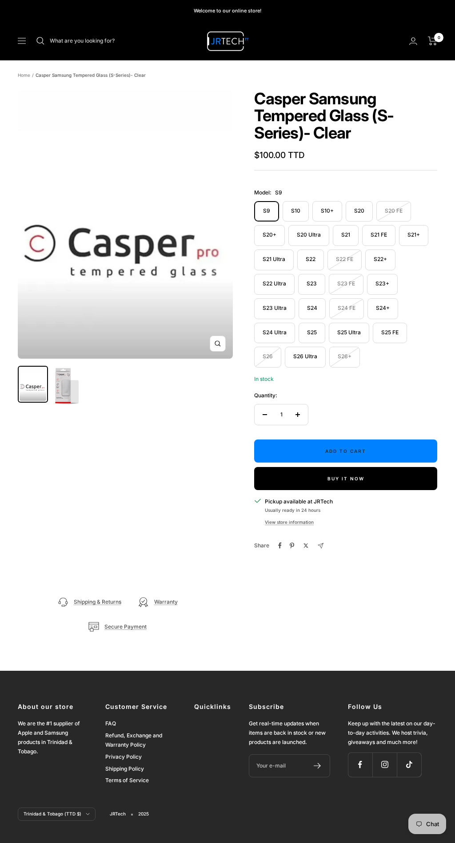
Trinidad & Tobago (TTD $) (52, 813)
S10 (295, 210)
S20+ (269, 234)
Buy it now (345, 478)
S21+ (413, 234)
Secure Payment (125, 626)
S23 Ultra (275, 308)
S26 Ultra (305, 356)
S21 (345, 234)
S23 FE (346, 283)
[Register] (317, 766)
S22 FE (344, 259)
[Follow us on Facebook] (360, 764)
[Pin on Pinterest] (292, 545)
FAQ (110, 723)
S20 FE (394, 210)
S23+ (382, 283)
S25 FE (390, 332)
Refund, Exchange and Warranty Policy (133, 740)
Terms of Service (127, 780)
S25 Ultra (349, 332)
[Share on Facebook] (280, 545)
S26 (268, 356)
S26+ (344, 356)
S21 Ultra (274, 259)
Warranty (166, 601)
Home (24, 75)
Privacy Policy (123, 756)
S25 (312, 332)
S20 (359, 210)
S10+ (327, 210)
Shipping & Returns (97, 601)
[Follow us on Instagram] (384, 764)
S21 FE (379, 234)
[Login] (413, 41)
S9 (266, 210)
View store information (289, 522)
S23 (312, 283)
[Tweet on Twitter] (306, 545)
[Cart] (432, 40)
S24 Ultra (275, 332)
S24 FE (346, 308)
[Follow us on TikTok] (409, 764)
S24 (312, 308)
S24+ (383, 308)
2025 (143, 813)
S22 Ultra (274, 283)
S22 (310, 259)
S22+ (380, 259)
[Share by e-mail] (320, 546)
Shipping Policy (124, 768)
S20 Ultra (309, 234)
